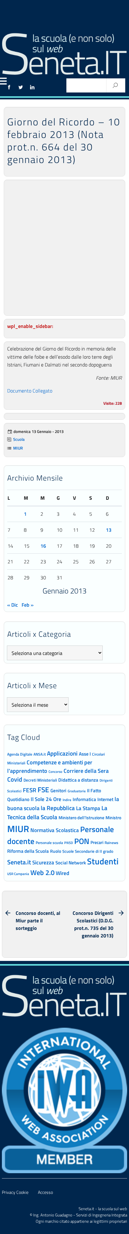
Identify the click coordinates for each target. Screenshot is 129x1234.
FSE (43, 789)
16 (43, 546)
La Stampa (88, 808)
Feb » (28, 605)
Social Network (70, 862)
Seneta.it (19, 862)
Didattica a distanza (78, 779)
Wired (62, 873)
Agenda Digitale (19, 754)
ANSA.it (40, 754)
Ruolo (55, 851)
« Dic (12, 605)
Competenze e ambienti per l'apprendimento (49, 766)
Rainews (111, 843)
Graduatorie (77, 791)
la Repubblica (58, 807)
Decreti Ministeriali (40, 780)
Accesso (45, 1192)
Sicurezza (43, 862)
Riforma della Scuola (28, 851)
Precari (96, 842)
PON (81, 841)
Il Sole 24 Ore (46, 799)
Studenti (103, 861)
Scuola (19, 439)
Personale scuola (49, 843)
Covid (14, 779)
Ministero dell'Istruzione (81, 817)
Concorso (55, 771)
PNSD (68, 842)
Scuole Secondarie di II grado (87, 851)
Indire (67, 799)
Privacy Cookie (15, 1192)
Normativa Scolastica (54, 830)
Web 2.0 (42, 872)
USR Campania (18, 873)
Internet (105, 799)
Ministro (113, 817)
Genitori (58, 790)
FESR (29, 789)
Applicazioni (62, 753)
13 (108, 530)
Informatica (84, 799)
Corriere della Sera (86, 770)
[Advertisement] (64, 247)
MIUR (18, 448)
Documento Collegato (29, 390)
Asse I (85, 753)
